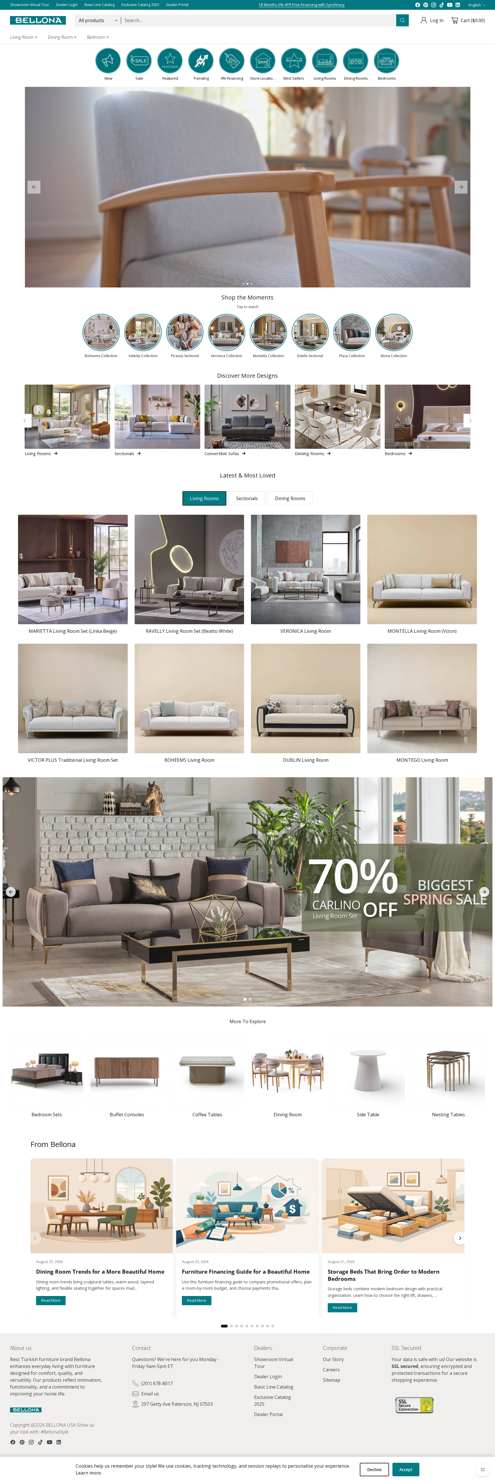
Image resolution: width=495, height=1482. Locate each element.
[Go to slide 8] (262, 1326)
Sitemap (331, 1380)
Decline (374, 1469)
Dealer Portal (268, 1414)
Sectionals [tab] (247, 498)
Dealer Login (268, 1376)
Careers (331, 1370)
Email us (150, 1394)
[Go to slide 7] (257, 1326)
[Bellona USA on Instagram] (434, 5)
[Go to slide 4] (241, 1326)
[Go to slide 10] (272, 1326)
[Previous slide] (34, 187)
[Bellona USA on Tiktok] (442, 5)
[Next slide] (461, 187)
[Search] (402, 20)
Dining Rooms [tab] (290, 498)
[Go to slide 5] (246, 1326)
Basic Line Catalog (273, 1387)
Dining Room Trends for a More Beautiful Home (100, 1271)
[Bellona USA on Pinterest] (426, 5)
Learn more (88, 1473)
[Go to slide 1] (243, 284)
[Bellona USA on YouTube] (450, 5)
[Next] (470, 421)
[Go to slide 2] (247, 284)
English (475, 4)
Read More (50, 1300)
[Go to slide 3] (251, 284)
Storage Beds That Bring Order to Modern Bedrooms (384, 1275)
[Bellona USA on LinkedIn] (458, 5)
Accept (405, 1469)
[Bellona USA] (38, 20)
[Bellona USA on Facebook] (418, 5)
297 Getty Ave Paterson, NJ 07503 (177, 1404)
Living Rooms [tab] (204, 498)
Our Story (333, 1359)
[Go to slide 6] (252, 1326)
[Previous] (25, 421)
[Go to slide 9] (267, 1326)
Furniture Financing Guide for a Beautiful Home (246, 1271)
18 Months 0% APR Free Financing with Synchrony (301, 4)
